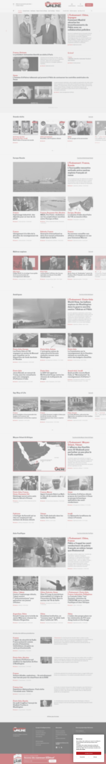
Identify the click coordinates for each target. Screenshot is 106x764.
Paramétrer (82, 757)
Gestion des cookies (80, 749)
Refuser (95, 757)
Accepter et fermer (89, 753)
